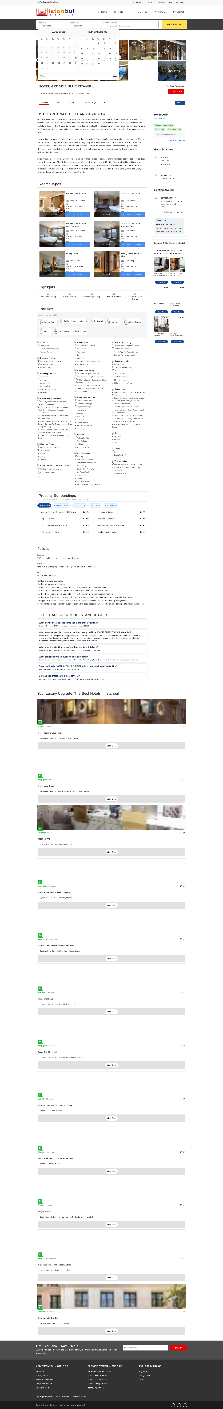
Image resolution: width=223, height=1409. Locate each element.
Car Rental (142, 12)
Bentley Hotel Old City (48, 1318)
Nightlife (143, 1371)
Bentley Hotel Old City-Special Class (55, 1105)
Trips (141, 1379)
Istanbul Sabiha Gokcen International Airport (168, 204)
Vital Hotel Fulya (45, 999)
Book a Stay (177, 91)
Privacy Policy (41, 1375)
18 (110, 54)
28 (70, 63)
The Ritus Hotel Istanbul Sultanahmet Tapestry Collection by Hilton (159, 334)
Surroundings (90, 102)
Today (43, 76)
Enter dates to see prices (77, 214)
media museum (70, 638)
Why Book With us (44, 1383)
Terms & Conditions (44, 1379)
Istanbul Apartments (97, 1387)
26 (59, 63)
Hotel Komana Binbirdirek (50, 733)
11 (110, 48)
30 (42, 68)
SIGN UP (178, 1348)
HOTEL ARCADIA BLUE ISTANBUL (176, 275)
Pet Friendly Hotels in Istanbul (101, 1371)
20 (82, 59)
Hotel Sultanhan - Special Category (54, 892)
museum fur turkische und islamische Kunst (106, 635)
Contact (180, 12)
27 (64, 63)
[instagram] (185, 1405)
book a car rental (171, 228)
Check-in (42, 22)
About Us (40, 1371)
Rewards (162, 12)
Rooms (59, 102)
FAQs (106, 102)
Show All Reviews (177, 140)
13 (82, 54)
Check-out (74, 22)
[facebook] (173, 1405)
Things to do (144, 1375)
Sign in (149, 2)
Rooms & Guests (110, 22)
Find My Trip (137, 2)
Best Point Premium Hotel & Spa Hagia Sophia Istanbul (161, 275)
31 (47, 68)
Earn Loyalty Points (44, 1387)
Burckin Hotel (159, 304)
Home (104, 12)
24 (47, 63)
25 (53, 63)
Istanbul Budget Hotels (98, 1375)
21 (87, 59)
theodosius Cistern (56, 638)
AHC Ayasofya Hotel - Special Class (54, 1265)
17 (104, 54)
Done (115, 76)
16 (99, 54)
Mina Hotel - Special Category (176, 334)
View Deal (161, 282)
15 (93, 54)
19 (116, 54)
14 (87, 54)
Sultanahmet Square (102, 638)
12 (116, 48)
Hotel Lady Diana (46, 786)
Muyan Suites (44, 1211)
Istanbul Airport (166, 212)
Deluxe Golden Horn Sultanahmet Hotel (56, 946)
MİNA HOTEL (44, 839)
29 (76, 63)
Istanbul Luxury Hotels (97, 1379)
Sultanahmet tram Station (121, 638)
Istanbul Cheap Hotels (97, 1383)
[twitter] (179, 1405)
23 (42, 63)
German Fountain (55, 640)
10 (104, 48)
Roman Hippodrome (85, 638)
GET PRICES (174, 24)
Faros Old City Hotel (47, 1052)
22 (76, 58)
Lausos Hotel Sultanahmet (175, 305)
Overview (44, 102)
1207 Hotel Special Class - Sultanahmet (56, 1158)
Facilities (73, 102)
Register (161, 2)
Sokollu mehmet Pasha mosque (75, 640)
